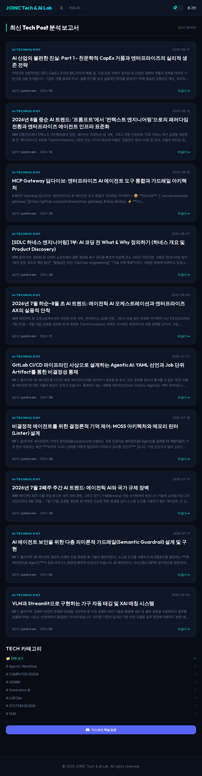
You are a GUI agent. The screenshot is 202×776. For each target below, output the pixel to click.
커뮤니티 (75, 8)
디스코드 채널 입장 (104, 730)
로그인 (191, 8)
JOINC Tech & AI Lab (29, 8)
